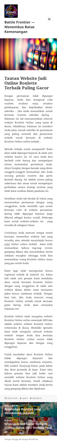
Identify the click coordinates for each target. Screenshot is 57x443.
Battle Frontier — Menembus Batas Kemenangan (19, 27)
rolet (7, 244)
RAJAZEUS (36, 398)
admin (25, 398)
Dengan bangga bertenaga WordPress (21, 439)
